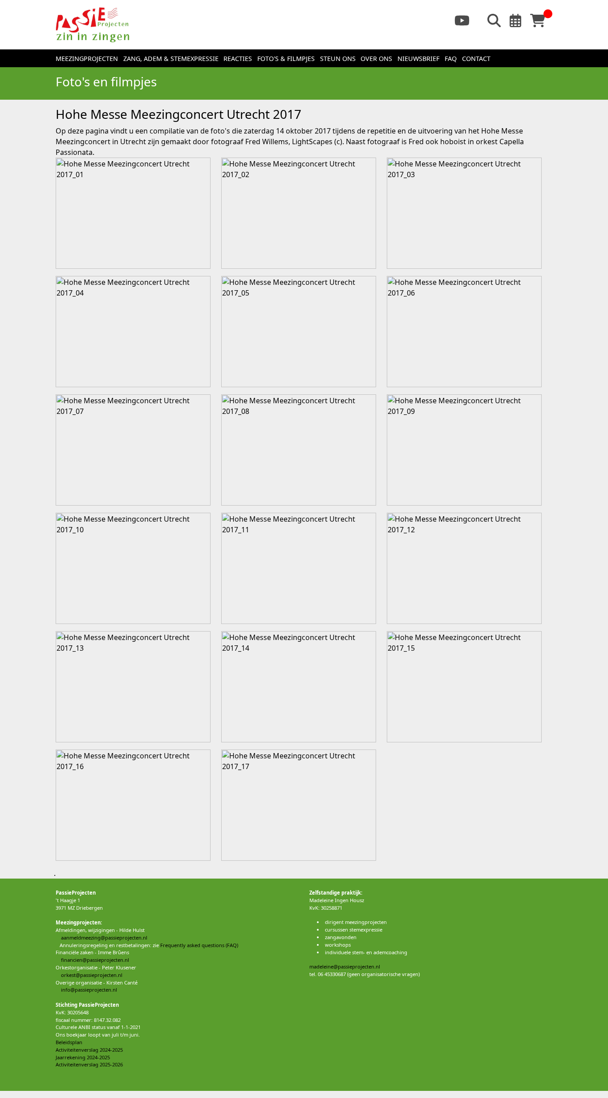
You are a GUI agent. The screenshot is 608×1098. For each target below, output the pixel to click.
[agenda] (519, 19)
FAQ (451, 58)
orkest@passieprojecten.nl (89, 975)
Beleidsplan (69, 1042)
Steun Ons (338, 58)
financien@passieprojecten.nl (92, 959)
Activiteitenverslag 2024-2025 (89, 1049)
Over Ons (376, 58)
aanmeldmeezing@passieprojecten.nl (101, 937)
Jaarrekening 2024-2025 (83, 1057)
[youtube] (465, 19)
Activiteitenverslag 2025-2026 (89, 1064)
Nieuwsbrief (418, 58)
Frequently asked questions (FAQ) (199, 945)
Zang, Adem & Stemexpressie (171, 58)
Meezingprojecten (87, 58)
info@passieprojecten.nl (86, 989)
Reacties (237, 58)
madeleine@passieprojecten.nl (344, 966)
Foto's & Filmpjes (286, 58)
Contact (476, 58)
